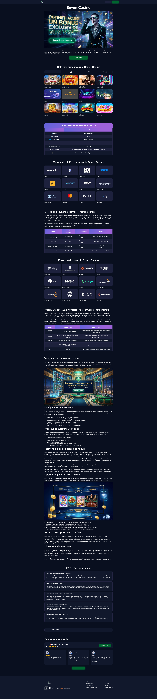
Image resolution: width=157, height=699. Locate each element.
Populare (52, 71)
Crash (86, 71)
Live (69, 71)
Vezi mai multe (78, 668)
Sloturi (103, 71)
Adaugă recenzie (105, 645)
